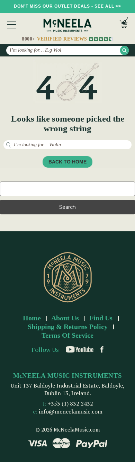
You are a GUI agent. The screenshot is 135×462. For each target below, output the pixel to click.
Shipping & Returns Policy (68, 326)
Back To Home (67, 162)
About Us (65, 318)
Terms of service (67, 335)
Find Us (100, 318)
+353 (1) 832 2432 (70, 403)
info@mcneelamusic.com (70, 411)
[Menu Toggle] (11, 24)
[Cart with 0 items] (123, 24)
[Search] (124, 50)
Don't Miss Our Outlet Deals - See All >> (67, 6)
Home (32, 318)
